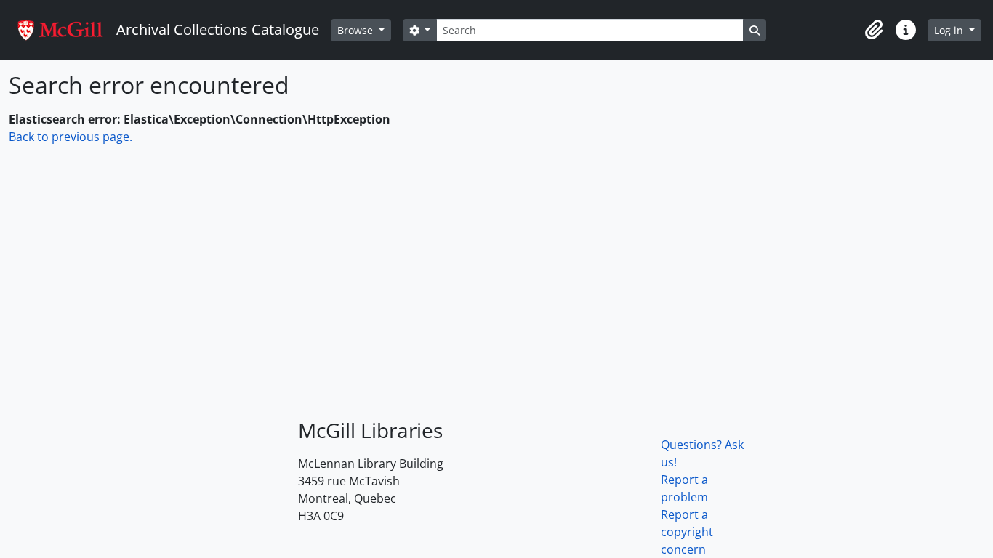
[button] (874, 30)
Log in (950, 30)
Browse (356, 30)
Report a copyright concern (687, 531)
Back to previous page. (70, 137)
